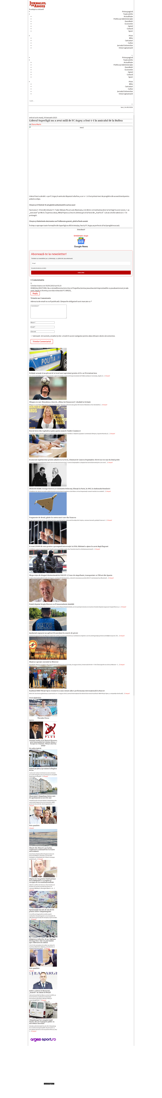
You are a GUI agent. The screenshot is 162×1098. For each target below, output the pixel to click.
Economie (129, 24)
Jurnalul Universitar (125, 45)
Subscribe (81, 272)
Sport (130, 31)
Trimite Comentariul (42, 341)
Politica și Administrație (123, 19)
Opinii (130, 26)
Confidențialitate (81, 1092)
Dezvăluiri (129, 21)
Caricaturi (129, 40)
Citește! (107, 376)
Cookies (93, 1092)
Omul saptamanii (126, 48)
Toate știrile (128, 14)
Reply (35, 293)
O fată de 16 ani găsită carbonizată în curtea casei (56, 205)
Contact (69, 1092)
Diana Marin (36, 124)
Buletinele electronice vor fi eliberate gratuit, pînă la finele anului (62, 221)
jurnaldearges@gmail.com (48, 1051)
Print (131, 36)
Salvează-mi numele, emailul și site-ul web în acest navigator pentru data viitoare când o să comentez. (74, 336)
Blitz (131, 38)
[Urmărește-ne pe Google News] (81, 242)
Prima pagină (127, 11)
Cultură (130, 29)
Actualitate (128, 16)
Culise (130, 43)
